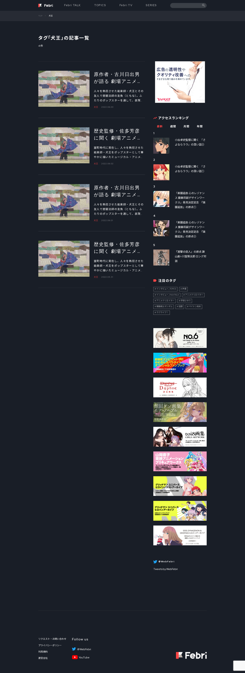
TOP (40, 15)
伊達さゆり (186, 300)
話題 (181, 306)
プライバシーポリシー (50, 645)
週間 (173, 126)
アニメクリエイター (194, 294)
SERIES (151, 5)
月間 (186, 126)
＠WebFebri (84, 649)
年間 (200, 126)
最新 (160, 126)
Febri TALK (72, 5)
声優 (184, 288)
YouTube (84, 657)
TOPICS (100, 5)
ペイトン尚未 (195, 306)
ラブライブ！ (162, 312)
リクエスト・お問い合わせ (52, 638)
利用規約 (43, 651)
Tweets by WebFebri (165, 569)
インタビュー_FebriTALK (167, 294)
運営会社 (43, 658)
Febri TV (126, 5)
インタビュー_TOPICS (166, 288)
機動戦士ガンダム (164, 306)
